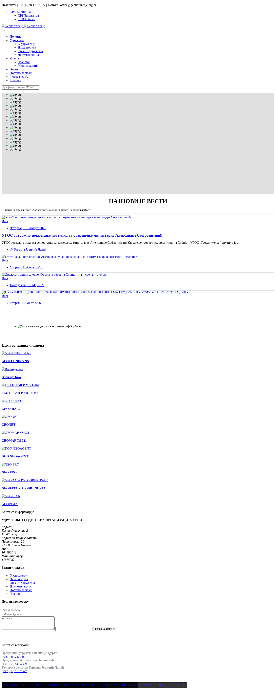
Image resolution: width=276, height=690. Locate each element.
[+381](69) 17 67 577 (14, 671)
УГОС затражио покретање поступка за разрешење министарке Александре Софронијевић (82, 235)
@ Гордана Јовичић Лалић (28, 249)
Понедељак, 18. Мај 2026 (27, 285)
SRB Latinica (26, 19)
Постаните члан (21, 590)
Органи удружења (22, 582)
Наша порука (19, 579)
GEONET (9, 424)
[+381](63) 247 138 (13, 656)
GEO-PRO (9, 472)
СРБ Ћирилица (20, 12)
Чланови (16, 593)
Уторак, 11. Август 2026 (26, 267)
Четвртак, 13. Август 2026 (28, 228)
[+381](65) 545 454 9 (14, 664)
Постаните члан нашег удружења (41, 319)
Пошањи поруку (105, 628)
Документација (20, 586)
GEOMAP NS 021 (14, 440)
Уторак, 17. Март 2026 (25, 303)
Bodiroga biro (11, 377)
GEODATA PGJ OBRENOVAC (24, 488)
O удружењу (18, 575)
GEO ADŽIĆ (11, 409)
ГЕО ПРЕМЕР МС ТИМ (20, 393)
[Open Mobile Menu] (3, 30)
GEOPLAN (10, 504)
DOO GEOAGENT (15, 456)
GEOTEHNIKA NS (15, 361)
